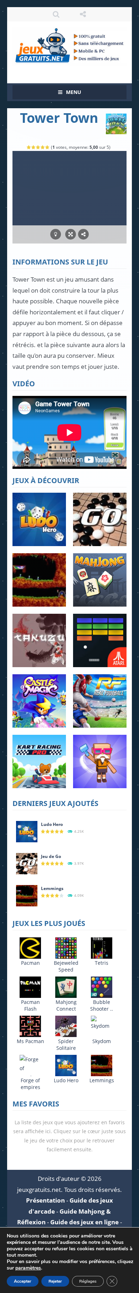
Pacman (30, 962)
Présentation (45, 1200)
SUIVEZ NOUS (82, 14)
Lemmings (52, 888)
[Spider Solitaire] (66, 1025)
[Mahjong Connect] (66, 986)
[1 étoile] (29, 147)
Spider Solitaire (66, 1044)
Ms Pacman (30, 1041)
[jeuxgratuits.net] (69, 45)
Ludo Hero (52, 824)
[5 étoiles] (47, 147)
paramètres (28, 1268)
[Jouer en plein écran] (70, 234)
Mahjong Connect (66, 1005)
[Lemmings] (26, 895)
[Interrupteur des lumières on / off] (55, 234)
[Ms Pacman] (30, 1025)
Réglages (88, 1281)
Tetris (101, 962)
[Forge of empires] (30, 1067)
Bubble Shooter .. (101, 1005)
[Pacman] (30, 947)
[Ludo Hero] (26, 831)
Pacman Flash (30, 1005)
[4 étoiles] (43, 147)
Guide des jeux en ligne (84, 1222)
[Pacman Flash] (30, 986)
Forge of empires (30, 1083)
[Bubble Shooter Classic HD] (101, 986)
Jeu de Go (51, 856)
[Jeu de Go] (26, 863)
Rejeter (55, 1281)
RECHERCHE (56, 14)
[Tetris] (101, 947)
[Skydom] (101, 1022)
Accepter (22, 1281)
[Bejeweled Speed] (66, 947)
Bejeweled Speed (66, 966)
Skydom (101, 1041)
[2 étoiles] (33, 147)
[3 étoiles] (38, 147)
